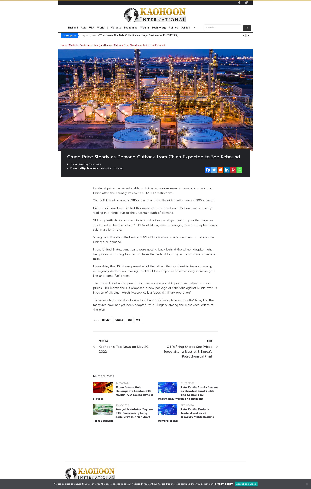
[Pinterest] (233, 170)
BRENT (106, 320)
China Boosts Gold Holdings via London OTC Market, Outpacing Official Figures (123, 393)
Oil (130, 320)
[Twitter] (246, 2)
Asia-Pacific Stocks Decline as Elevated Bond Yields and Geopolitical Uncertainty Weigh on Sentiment (188, 393)
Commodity (78, 168)
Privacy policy (223, 484)
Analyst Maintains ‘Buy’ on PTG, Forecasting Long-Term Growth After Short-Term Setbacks (123, 415)
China (119, 320)
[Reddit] (220, 170)
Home (64, 45)
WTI (138, 320)
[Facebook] (208, 170)
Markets (73, 45)
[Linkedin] (227, 170)
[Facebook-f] (239, 2)
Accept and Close (246, 483)
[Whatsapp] (239, 170)
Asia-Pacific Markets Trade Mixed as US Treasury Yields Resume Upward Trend (186, 415)
